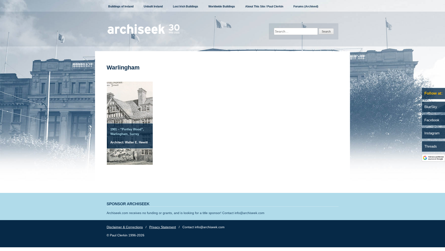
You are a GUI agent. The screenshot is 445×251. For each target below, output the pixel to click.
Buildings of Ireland (121, 6)
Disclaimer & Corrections (125, 227)
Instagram (432, 133)
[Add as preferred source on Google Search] (433, 160)
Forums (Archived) (305, 6)
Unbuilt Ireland (153, 6)
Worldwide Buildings (221, 6)
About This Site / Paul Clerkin (264, 6)
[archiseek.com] (144, 34)
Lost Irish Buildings (185, 6)
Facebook (431, 120)
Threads (430, 146)
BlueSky (430, 107)
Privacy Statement (162, 227)
